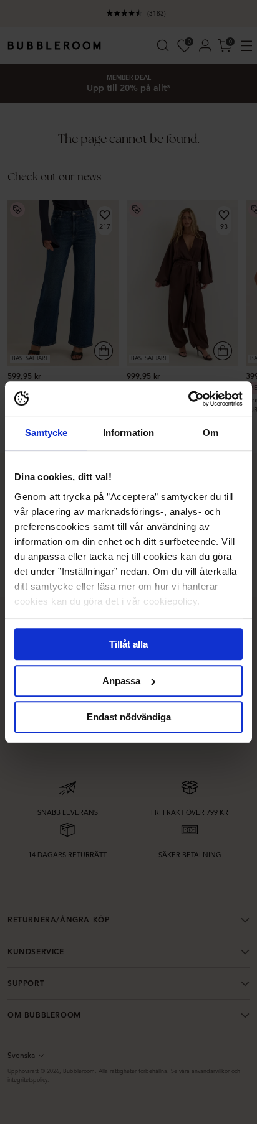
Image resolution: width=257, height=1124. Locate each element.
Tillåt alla (128, 644)
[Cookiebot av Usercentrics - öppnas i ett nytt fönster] (188, 399)
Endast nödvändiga (129, 717)
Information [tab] (128, 432)
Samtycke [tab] (46, 432)
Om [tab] (210, 432)
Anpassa (121, 681)
